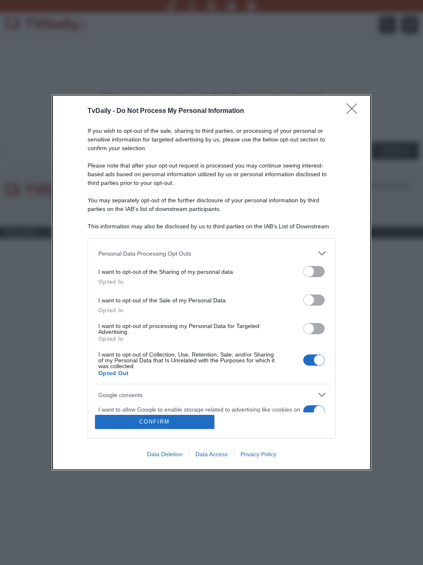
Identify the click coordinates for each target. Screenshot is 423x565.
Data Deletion (165, 454)
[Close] (354, 111)
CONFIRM (154, 422)
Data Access (211, 454)
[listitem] (211, 253)
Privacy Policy (258, 454)
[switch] (314, 271)
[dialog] (211, 282)
